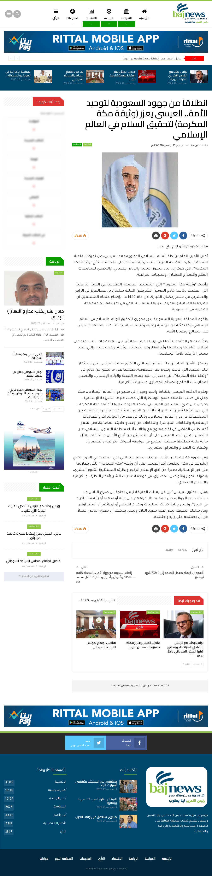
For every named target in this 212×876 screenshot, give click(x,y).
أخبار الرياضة (57, 798)
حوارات (44, 858)
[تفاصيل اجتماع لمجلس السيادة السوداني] (95, 76)
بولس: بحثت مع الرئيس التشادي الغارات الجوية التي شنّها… (34, 508)
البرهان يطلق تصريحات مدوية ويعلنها (97, 801)
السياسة (126, 18)
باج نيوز (113, 869)
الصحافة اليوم (64, 858)
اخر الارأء (58, 273)
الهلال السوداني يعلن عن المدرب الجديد (28, 373)
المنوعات (72, 18)
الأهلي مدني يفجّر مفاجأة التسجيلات (27, 356)
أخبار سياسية (197, 612)
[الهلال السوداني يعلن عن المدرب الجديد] (55, 376)
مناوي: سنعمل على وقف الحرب (96, 817)
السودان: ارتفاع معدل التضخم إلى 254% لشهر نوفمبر (174, 575)
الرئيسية (144, 18)
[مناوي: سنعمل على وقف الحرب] (128, 821)
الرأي (55, 18)
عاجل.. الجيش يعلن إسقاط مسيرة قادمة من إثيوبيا (152, 58)
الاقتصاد (91, 18)
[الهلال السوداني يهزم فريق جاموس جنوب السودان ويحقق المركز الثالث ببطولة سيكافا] (55, 394)
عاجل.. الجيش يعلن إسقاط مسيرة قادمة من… (122, 75)
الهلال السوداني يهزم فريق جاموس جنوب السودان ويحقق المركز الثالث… (25, 393)
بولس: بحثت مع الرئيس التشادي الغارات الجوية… (177, 75)
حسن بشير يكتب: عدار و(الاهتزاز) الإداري (35, 314)
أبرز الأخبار (60, 815)
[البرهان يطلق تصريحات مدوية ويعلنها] (128, 804)
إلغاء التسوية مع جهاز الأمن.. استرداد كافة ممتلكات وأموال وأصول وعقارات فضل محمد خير (105, 577)
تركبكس (137, 686)
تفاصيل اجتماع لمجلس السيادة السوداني (73, 75)
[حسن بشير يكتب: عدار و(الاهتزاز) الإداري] (34, 288)
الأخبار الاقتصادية (54, 823)
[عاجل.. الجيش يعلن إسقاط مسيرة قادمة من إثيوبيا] (147, 76)
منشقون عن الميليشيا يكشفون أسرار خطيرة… (96, 783)
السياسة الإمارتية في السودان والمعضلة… (18, 73)
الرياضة (109, 18)
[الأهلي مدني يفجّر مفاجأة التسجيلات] (55, 359)
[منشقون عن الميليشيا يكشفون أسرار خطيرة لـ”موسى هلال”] (128, 786)
